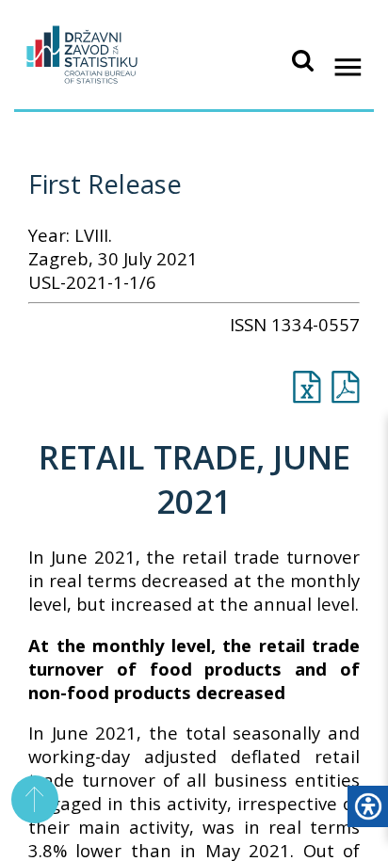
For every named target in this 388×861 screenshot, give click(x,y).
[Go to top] (35, 799)
